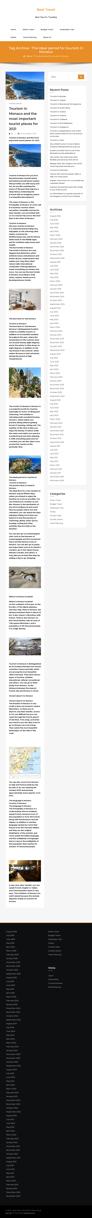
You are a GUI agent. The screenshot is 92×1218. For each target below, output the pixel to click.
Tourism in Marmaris (59, 170)
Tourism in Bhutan (58, 96)
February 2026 (56, 239)
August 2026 (55, 216)
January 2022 (55, 427)
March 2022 (55, 419)
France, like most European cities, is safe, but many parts (65, 175)
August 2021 (55, 446)
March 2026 (55, 235)
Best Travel (46, 10)
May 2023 (54, 365)
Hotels (13, 37)
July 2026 (54, 220)
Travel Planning (29, 37)
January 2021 (55, 473)
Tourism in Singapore (59, 127)
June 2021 (54, 454)
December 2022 (57, 385)
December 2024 (57, 293)
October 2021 (55, 438)
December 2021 (57, 431)
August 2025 (55, 262)
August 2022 (55, 400)
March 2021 (55, 465)
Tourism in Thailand (58, 119)
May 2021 (54, 457)
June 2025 (54, 270)
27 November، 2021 (28, 134)
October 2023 (56, 346)
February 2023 (56, 377)
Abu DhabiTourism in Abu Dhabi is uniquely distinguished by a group (65, 145)
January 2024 (55, 335)
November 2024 (57, 296)
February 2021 (56, 469)
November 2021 (57, 434)
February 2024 (56, 331)
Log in (50, 975)
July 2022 (54, 404)
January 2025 (55, 289)
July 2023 (54, 358)
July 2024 (54, 312)
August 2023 (55, 354)
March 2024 (55, 327)
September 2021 (57, 442)
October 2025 (56, 254)
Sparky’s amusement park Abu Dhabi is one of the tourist (66, 188)
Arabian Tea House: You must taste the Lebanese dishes (67, 181)
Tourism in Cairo (57, 140)
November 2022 (57, 388)
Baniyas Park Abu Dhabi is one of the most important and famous (66, 164)
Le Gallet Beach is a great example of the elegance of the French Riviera (66, 194)
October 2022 (56, 392)
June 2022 (54, 408)
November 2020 (57, 480)
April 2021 (54, 461)
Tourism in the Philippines (61, 123)
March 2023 (55, 373)
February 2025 (56, 285)
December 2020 (57, 477)
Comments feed (55, 983)
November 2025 (57, 250)
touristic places (15, 103)
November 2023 (57, 342)
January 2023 (55, 381)
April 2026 (54, 231)
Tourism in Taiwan (58, 100)
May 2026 (54, 227)
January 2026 (55, 243)
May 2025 (54, 273)
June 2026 (54, 224)
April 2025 (54, 277)
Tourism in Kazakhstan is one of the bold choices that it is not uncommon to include (66, 133)
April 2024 (54, 323)
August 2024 (55, 308)
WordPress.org (54, 987)
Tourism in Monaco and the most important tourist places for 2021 (23, 118)
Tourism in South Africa (60, 108)
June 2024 (54, 316)
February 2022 (56, 423)
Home (13, 29)
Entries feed (53, 979)
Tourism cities (55, 515)
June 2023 (54, 362)
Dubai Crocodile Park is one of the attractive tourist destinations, (65, 151)
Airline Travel (28, 29)
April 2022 (54, 415)
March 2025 (55, 281)
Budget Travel (47, 29)
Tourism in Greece (58, 112)
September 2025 (57, 258)
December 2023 (57, 339)
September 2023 (57, 350)
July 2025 (54, 266)
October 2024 (56, 300)
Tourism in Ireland (58, 115)
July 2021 (54, 450)
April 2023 (54, 369)
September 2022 (57, 396)
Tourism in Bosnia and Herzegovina (65, 104)
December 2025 (57, 247)
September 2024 (57, 304)
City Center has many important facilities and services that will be (64, 158)
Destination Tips (67, 29)
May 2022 (54, 411)
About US (47, 37)
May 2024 (54, 319)
